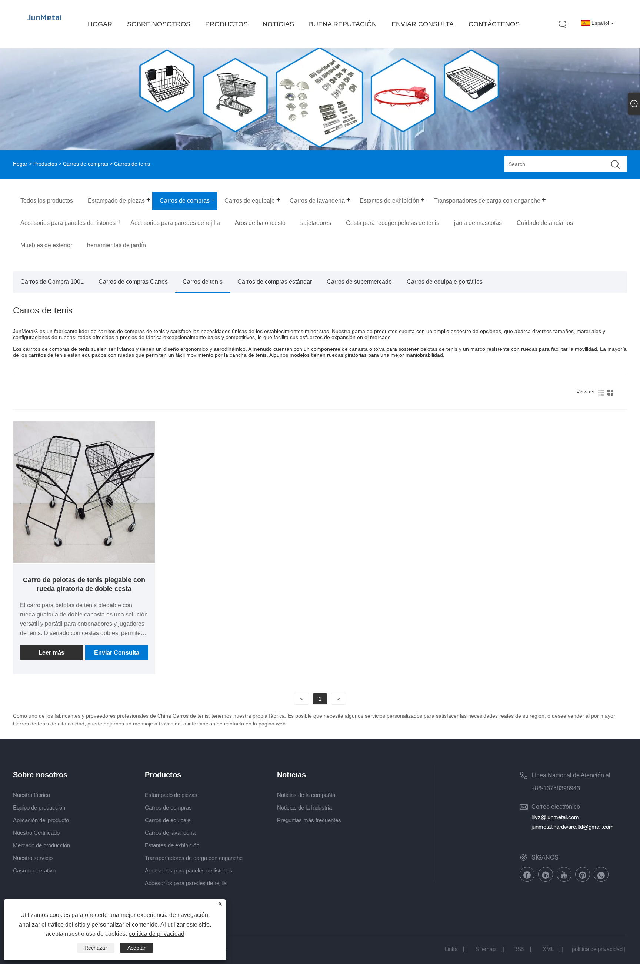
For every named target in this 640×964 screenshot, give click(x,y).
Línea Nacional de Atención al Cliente (570, 776)
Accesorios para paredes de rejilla (186, 883)
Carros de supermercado (359, 282)
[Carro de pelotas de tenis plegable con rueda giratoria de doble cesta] (84, 561)
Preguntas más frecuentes (309, 820)
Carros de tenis (203, 282)
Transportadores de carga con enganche (194, 858)
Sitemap (486, 949)
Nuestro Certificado (36, 833)
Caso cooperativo (34, 870)
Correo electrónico (555, 807)
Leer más (51, 652)
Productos (45, 164)
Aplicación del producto (41, 820)
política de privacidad (597, 949)
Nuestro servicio (33, 858)
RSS (519, 949)
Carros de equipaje (167, 820)
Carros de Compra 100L (52, 282)
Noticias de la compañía (306, 795)
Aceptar (136, 948)
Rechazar (95, 948)
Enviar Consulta (116, 652)
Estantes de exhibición (172, 845)
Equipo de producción (39, 807)
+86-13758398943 (555, 788)
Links (451, 949)
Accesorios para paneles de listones (188, 870)
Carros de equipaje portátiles (445, 282)
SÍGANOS (545, 857)
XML (548, 949)
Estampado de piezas (171, 795)
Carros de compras (85, 164)
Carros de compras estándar (274, 282)
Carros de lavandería (170, 833)
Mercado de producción (41, 845)
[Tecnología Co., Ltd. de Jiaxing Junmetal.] (44, 24)
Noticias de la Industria (304, 807)
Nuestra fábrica (31, 795)
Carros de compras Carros (133, 282)
